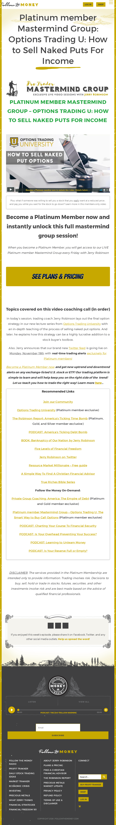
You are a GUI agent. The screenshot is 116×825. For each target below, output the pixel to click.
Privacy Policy (53, 790)
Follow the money (58, 751)
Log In (88, 4)
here (98, 382)
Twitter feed (77, 348)
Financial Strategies (22, 804)
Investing (15, 790)
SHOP (100, 4)
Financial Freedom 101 (23, 809)
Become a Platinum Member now (30, 367)
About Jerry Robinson (58, 760)
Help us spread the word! (74, 639)
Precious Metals (19, 795)
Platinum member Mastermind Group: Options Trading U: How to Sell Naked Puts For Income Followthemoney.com (19, 4)
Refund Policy (53, 795)
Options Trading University (82, 323)
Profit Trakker (18, 768)
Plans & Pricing (53, 765)
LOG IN (83, 799)
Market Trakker (19, 781)
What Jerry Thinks (21, 800)
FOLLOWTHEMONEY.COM (67, 819)
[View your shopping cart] (79, 806)
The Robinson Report (57, 778)
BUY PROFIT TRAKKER (90, 785)
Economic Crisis (19, 786)
